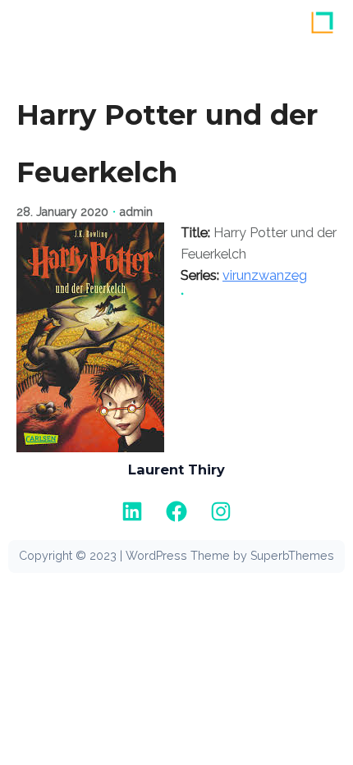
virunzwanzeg (264, 275)
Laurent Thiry (176, 469)
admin (136, 211)
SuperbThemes (292, 555)
